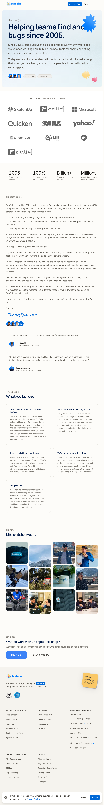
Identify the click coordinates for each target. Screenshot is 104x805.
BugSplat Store (44, 763)
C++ (72, 719)
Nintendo (93, 737)
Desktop (79, 719)
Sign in (86, 4)
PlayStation (82, 737)
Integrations (43, 724)
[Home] (13, 4)
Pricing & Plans (12, 728)
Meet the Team (44, 759)
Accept (95, 797)
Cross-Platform (76, 723)
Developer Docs (12, 763)
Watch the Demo (13, 719)
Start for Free (74, 4)
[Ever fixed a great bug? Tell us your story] (89, 681)
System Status (12, 737)
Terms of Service (45, 777)
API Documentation (14, 759)
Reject (83, 797)
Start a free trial (41, 655)
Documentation (44, 719)
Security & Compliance (47, 768)
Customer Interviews (14, 733)
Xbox (72, 737)
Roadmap (10, 724)
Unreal (72, 733)
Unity (80, 733)
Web (88, 719)
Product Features (13, 715)
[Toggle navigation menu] (96, 4)
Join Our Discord (13, 777)
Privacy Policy (44, 772)
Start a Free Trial (45, 715)
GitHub (9, 768)
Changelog (42, 728)
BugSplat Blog (12, 772)
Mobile (88, 723)
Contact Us (42, 782)
